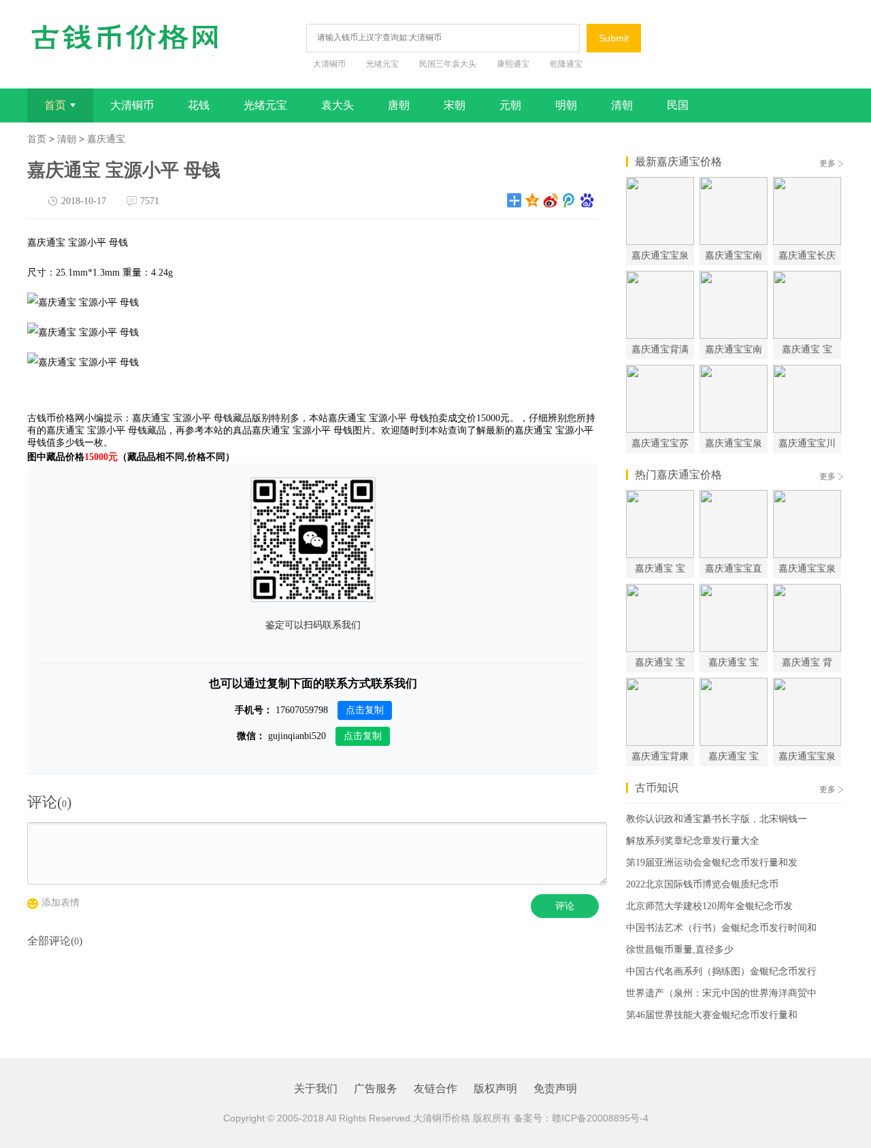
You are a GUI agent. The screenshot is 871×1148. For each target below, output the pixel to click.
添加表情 (61, 903)
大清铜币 (329, 64)
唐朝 (399, 105)
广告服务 (375, 1088)
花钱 (199, 105)
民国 (678, 105)
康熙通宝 (513, 64)
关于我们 (316, 1088)
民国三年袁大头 (447, 64)
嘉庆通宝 (106, 139)
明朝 (566, 105)
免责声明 (555, 1088)
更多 (827, 163)
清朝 (622, 105)
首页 (55, 105)
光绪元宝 (382, 64)
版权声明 (495, 1088)
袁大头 (337, 105)
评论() (49, 801)
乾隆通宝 (566, 64)
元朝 (510, 105)
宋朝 (454, 105)
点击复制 (365, 709)
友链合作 (435, 1088)
